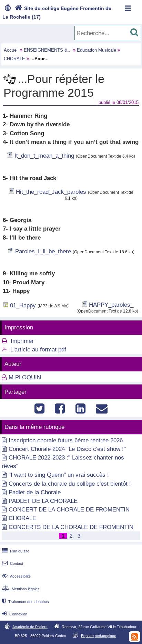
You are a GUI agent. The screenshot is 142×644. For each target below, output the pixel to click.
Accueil (11, 50)
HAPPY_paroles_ (111, 305)
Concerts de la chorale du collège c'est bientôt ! (70, 484)
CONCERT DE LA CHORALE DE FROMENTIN (69, 509)
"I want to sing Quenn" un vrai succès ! (59, 475)
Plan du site (15, 551)
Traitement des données (25, 602)
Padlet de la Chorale (35, 492)
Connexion (14, 614)
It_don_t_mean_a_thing (44, 155)
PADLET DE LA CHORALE (43, 501)
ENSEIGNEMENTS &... (48, 50)
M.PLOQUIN (25, 377)
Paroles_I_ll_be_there (43, 251)
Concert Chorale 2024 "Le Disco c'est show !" (67, 449)
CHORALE (14, 58)
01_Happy (23, 305)
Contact (12, 563)
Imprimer (22, 341)
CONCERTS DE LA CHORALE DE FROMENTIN (71, 527)
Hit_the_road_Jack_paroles (51, 192)
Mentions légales (21, 589)
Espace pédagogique (98, 636)
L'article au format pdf (38, 349)
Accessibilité (16, 576)
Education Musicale (96, 50)
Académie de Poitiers (30, 627)
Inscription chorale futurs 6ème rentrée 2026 (66, 440)
